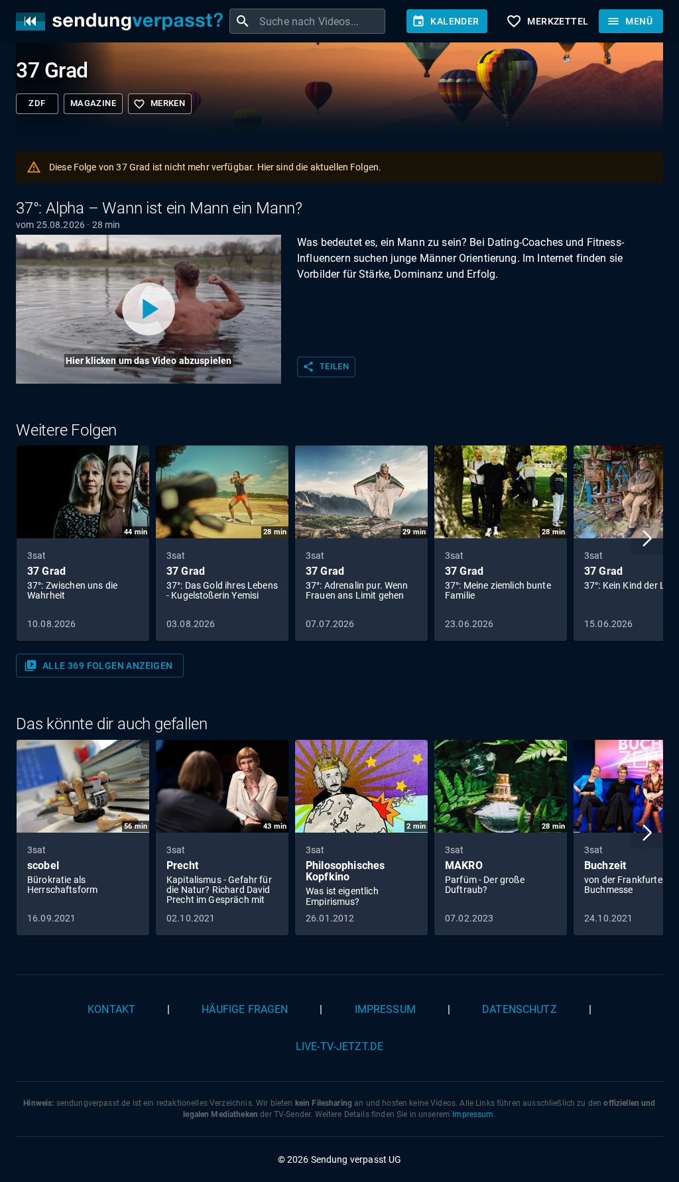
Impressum (385, 1009)
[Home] (122, 21)
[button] (647, 538)
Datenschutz (519, 1009)
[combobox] (320, 21)
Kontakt (111, 1009)
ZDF (37, 103)
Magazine (93, 103)
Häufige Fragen (245, 1009)
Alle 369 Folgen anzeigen (98, 665)
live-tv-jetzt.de (339, 1046)
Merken (159, 104)
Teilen (325, 367)
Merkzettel (547, 21)
